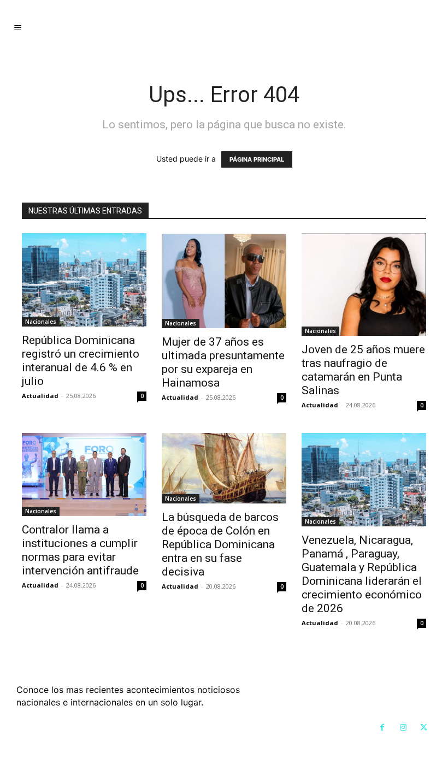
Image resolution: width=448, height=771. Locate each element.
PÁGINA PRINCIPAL (256, 159)
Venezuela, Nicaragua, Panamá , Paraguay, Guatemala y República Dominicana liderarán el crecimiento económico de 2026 (362, 574)
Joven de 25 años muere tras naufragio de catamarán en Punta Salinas (363, 370)
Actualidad (40, 396)
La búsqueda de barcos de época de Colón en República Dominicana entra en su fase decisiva (220, 544)
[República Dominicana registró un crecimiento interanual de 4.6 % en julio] (84, 280)
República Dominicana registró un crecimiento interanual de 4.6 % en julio (80, 361)
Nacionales (40, 321)
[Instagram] (403, 728)
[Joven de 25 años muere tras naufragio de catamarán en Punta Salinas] (364, 284)
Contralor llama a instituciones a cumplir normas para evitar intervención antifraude (80, 550)
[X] (424, 728)
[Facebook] (382, 728)
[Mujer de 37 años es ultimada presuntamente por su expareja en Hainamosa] (224, 280)
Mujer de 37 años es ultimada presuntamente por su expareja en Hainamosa (223, 362)
